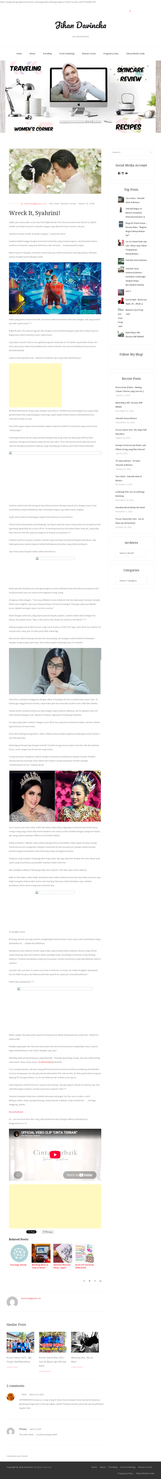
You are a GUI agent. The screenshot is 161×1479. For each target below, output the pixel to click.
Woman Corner (89, 53)
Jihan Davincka (80, 25)
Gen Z (128, 291)
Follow (50, 1232)
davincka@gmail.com (35, 203)
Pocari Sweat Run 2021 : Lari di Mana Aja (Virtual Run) (52, 1361)
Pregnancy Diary (111, 53)
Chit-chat (54, 203)
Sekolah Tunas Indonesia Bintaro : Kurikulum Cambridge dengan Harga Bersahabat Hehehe (136, 276)
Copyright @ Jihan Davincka (19, 1467)
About (32, 53)
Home (19, 53)
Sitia (24, 1394)
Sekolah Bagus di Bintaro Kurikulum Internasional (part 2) (135, 212)
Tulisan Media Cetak (135, 53)
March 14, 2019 (36, 1394)
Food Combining (67, 53)
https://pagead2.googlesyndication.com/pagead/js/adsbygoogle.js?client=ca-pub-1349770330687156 (48, 1)
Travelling (47, 53)
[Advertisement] (35, 385)
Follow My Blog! (131, 354)
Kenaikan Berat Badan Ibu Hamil (130, 507)
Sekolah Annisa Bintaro (136, 260)
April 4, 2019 (35, 1429)
